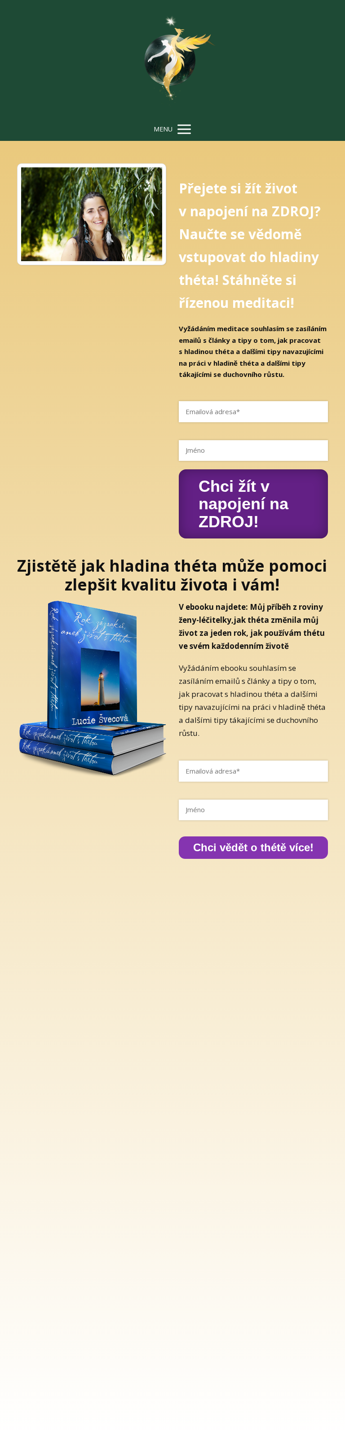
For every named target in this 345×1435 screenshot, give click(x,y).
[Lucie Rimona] (173, 59)
